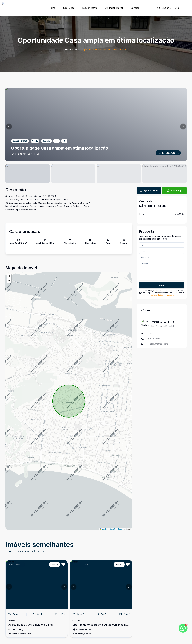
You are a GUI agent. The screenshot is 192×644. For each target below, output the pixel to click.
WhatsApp (176, 190)
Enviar (161, 285)
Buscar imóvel (89, 7)
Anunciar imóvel (114, 7)
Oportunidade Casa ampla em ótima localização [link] (105, 49)
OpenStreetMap (116, 529)
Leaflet (104, 529)
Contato (135, 7)
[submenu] (187, 7)
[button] (9, 126)
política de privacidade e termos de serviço (161, 295)
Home (52, 7)
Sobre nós (68, 7)
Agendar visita (151, 190)
